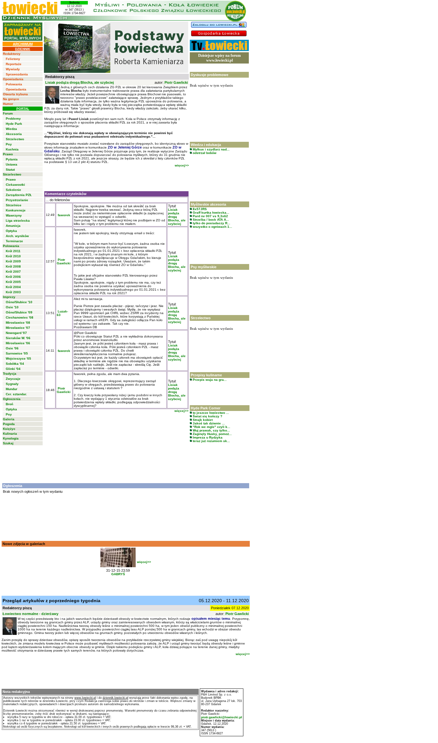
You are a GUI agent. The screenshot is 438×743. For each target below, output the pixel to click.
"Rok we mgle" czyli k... (211, 427)
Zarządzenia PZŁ (19, 195)
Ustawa (11, 164)
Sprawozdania (17, 74)
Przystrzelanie (17, 200)
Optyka (11, 231)
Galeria (8, 419)
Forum (8, 113)
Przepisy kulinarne (206, 375)
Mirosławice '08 (18, 322)
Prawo (8, 154)
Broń (9, 404)
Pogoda (9, 424)
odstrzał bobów (204, 153)
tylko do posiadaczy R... (211, 223)
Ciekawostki (15, 184)
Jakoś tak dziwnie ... (208, 423)
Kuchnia (12, 149)
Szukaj (8, 443)
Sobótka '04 (15, 363)
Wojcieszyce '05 (18, 358)
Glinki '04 (13, 369)
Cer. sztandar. (16, 394)
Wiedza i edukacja (206, 145)
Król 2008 (13, 266)
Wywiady (13, 69)
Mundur (11, 389)
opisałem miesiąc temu (210, 618)
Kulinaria (10, 433)
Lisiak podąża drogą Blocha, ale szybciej (177, 217)
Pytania (12, 159)
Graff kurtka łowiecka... (210, 212)
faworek (64, 215)
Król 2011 (13, 251)
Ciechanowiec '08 (19, 317)
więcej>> (182, 165)
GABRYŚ (118, 574)
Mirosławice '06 (18, 343)
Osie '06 (12, 348)
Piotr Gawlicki (176, 82)
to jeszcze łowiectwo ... (210, 412)
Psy (9, 144)
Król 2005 (13, 282)
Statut (10, 169)
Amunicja (13, 225)
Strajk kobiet (202, 420)
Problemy (13, 118)
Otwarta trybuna (15, 94)
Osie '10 (12, 307)
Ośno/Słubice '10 (19, 302)
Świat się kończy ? (207, 416)
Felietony (13, 59)
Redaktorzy (12, 54)
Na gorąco (11, 99)
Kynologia (11, 438)
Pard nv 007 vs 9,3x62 (210, 216)
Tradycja (9, 373)
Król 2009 (13, 261)
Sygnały (12, 384)
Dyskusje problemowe (209, 75)
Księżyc (9, 429)
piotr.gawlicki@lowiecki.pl (221, 717)
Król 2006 (13, 276)
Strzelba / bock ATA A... (210, 219)
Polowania (14, 84)
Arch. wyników (17, 236)
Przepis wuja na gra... (209, 379)
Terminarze (14, 241)
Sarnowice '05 (17, 353)
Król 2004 (13, 287)
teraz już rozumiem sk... (211, 441)
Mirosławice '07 (18, 327)
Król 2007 (13, 271)
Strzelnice (13, 205)
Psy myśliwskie (203, 267)
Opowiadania (13, 79)
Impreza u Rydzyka (207, 437)
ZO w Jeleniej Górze (125, 147)
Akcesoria (14, 134)
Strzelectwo (15, 139)
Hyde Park (14, 123)
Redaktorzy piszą (59, 77)
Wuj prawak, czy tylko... (211, 430)
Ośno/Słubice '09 (19, 312)
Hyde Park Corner (205, 408)
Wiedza (11, 129)
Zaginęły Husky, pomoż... (212, 434)
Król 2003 (13, 292)
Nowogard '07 (16, 333)
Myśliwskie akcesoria (208, 204)
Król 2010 (13, 256)
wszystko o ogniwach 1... (212, 226)
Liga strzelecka (18, 220)
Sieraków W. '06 (18, 338)
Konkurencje (16, 210)
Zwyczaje (13, 378)
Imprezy (9, 297)
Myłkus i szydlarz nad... (211, 149)
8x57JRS (199, 209)
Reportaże (13, 64)
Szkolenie (13, 190)
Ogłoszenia (12, 399)
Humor (8, 104)
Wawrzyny (14, 215)
